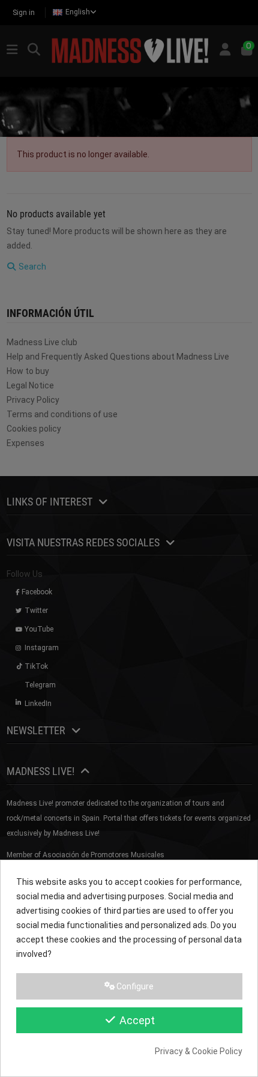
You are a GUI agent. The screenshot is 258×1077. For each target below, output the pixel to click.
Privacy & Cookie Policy (198, 1051)
